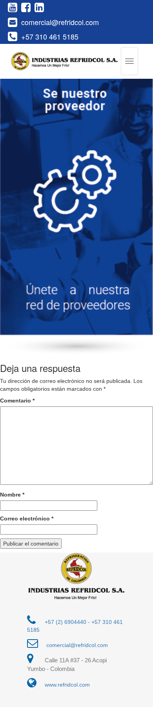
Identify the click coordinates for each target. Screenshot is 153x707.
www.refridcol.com (67, 685)
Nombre (12, 494)
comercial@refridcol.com (60, 22)
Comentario (17, 400)
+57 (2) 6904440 (65, 622)
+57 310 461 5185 (49, 37)
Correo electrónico (26, 518)
